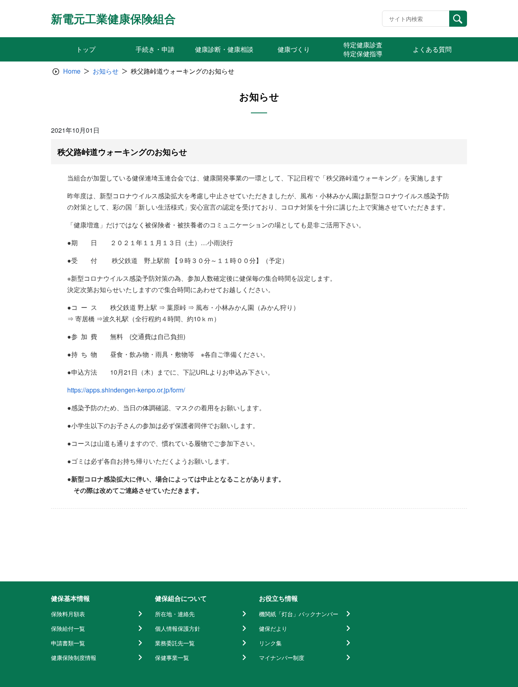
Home (72, 71)
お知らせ (106, 71)
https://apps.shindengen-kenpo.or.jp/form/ (126, 389)
